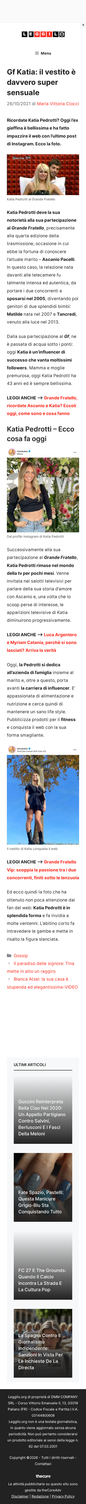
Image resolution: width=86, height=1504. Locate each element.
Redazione (40, 1496)
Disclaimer (20, 1496)
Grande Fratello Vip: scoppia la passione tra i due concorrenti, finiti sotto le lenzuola (43, 869)
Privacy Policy (63, 1496)
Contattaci (43, 1464)
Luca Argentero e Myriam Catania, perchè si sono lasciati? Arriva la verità (42, 642)
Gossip (21, 955)
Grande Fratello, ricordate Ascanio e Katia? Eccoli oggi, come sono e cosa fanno (42, 405)
